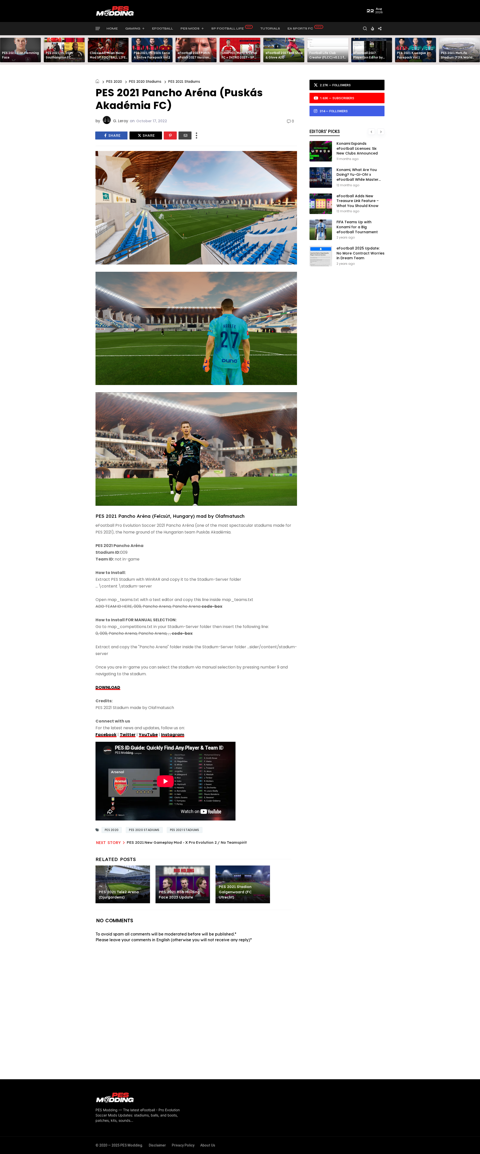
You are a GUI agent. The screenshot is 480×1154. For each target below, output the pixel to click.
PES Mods (190, 28)
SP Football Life (227, 28)
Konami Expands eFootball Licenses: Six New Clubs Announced (357, 148)
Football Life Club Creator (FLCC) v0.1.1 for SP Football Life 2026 (328, 57)
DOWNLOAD (108, 687)
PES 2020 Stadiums (145, 81)
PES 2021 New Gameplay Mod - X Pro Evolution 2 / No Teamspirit (187, 842)
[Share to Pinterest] (170, 136)
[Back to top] (467, 1142)
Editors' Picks (325, 131)
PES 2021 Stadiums (184, 81)
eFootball (162, 28)
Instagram (172, 735)
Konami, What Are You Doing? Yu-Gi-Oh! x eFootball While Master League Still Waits (357, 177)
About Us (207, 1145)
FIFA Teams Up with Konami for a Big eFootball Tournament (357, 227)
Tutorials (270, 28)
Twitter (128, 735)
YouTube (148, 735)
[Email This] (185, 136)
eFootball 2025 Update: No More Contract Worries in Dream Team (360, 253)
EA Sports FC (300, 28)
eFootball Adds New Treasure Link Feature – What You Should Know (357, 201)
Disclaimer (157, 1145)
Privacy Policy (183, 1145)
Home (112, 28)
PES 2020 (114, 81)
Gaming (132, 28)
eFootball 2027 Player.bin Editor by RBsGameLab (368, 57)
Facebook (106, 735)
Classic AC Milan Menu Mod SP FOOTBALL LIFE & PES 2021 (108, 57)
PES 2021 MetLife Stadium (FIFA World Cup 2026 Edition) (456, 57)
